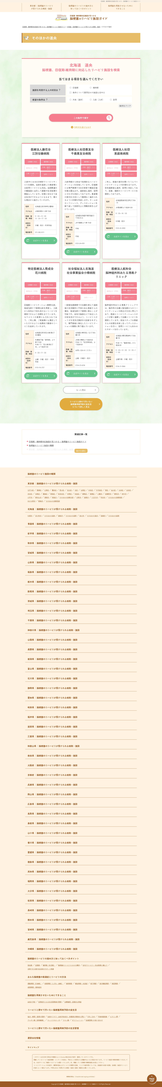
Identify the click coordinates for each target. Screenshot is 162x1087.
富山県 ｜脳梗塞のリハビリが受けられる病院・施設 (52, 668)
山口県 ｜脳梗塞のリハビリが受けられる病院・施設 (52, 832)
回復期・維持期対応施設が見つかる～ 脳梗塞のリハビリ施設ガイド (120, 1)
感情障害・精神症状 (35, 987)
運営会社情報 (34, 1037)
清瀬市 (46, 497)
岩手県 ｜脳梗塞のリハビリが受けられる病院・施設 (52, 533)
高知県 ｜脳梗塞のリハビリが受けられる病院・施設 (52, 871)
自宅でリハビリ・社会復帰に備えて (95, 965)
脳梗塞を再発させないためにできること (120, 7)
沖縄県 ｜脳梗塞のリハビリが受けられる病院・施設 (52, 948)
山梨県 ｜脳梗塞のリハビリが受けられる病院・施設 (52, 639)
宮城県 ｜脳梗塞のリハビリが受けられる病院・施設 (52, 552)
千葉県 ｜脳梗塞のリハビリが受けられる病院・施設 (52, 620)
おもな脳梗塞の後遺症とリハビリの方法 (47, 976)
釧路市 (60, 516)
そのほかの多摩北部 (66, 497)
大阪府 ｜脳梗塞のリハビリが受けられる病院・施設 (52, 765)
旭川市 (81, 516)
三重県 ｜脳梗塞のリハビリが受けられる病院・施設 (52, 736)
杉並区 (77, 494)
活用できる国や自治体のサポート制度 (41, 969)
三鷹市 (99, 494)
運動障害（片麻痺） (35, 983)
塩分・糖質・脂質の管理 (36, 1016)
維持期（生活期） (49, 965)
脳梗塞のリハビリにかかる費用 (69, 965)
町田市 (103, 497)
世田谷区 (61, 494)
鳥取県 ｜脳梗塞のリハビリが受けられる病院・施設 (52, 813)
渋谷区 (30, 494)
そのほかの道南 (113, 516)
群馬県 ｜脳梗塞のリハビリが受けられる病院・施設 (52, 591)
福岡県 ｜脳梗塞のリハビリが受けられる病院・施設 (52, 881)
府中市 (124, 494)
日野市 (78, 497)
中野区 (69, 494)
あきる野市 (31, 501)
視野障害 (69, 983)
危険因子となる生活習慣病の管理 (49, 1002)
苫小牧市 (38, 516)
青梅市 (40, 501)
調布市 (116, 494)
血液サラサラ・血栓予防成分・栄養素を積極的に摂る (66, 1016)
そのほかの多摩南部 (115, 497)
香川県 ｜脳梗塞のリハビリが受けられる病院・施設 (52, 842)
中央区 (90, 490)
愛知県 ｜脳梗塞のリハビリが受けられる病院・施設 (52, 697)
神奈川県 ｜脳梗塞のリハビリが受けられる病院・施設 (53, 630)
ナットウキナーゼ (54, 1020)
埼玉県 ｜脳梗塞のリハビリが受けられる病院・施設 (52, 610)
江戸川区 (31, 490)
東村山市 (38, 497)
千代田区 (99, 490)
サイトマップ (33, 1047)
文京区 (128, 490)
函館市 (103, 516)
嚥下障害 (93, 983)
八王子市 (95, 497)
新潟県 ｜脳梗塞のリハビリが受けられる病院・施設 (52, 658)
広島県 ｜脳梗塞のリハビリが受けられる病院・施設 (52, 803)
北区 (76, 490)
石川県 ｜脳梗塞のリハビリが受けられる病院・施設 (52, 678)
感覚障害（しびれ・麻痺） (53, 983)
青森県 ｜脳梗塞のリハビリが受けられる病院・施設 (52, 523)
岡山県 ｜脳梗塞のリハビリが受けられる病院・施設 (52, 794)
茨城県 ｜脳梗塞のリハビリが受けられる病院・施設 (52, 601)
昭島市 (54, 497)
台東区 (83, 490)
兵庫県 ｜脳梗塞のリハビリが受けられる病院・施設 (52, 784)
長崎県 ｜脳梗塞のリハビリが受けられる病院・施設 (52, 910)
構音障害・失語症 (81, 983)
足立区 (69, 490)
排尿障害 (115, 983)
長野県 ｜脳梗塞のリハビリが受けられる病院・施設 (52, 649)
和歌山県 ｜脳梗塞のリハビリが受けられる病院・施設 (53, 745)
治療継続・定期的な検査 (72, 1002)
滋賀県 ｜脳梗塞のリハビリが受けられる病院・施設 (52, 726)
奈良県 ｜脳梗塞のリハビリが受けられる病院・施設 (52, 755)
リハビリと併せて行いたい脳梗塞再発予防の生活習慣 (53, 1028)
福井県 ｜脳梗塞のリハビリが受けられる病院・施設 (52, 716)
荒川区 (62, 490)
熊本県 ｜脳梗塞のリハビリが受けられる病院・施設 (52, 919)
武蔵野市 (108, 494)
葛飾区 (39, 490)
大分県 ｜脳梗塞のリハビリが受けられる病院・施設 (52, 890)
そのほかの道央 (49, 516)
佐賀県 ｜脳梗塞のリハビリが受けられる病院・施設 (52, 900)
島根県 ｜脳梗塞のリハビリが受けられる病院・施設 (52, 823)
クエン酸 (66, 1020)
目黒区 (37, 494)
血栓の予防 (31, 1002)
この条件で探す (81, 117)
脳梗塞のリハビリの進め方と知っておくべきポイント (81, 7)
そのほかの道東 (71, 516)
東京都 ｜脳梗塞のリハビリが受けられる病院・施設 (41, 7)
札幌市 (30, 516)
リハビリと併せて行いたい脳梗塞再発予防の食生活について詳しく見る (81, 404)
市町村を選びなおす (82, 127)
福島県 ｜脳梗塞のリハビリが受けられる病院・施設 (52, 571)
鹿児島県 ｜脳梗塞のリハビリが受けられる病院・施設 (53, 939)
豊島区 (45, 494)
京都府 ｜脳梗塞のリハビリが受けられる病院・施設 (52, 774)
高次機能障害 (104, 983)
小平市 (30, 497)
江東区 (46, 490)
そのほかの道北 (92, 516)
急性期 (30, 965)
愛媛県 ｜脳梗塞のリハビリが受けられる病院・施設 (52, 852)
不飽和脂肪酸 (102, 1016)
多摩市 (86, 497)
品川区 (113, 490)
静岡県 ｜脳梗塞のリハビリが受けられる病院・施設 (52, 688)
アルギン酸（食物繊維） (36, 1020)
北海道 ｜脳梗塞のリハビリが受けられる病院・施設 (52, 509)
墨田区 (54, 490)
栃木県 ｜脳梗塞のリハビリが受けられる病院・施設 (52, 581)
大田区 (121, 490)
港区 (106, 490)
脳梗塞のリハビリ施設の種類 (41, 445)
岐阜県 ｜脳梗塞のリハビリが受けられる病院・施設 (52, 707)
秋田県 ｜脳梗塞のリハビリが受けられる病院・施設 (52, 543)
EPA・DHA (91, 1016)
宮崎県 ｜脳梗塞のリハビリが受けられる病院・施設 (52, 929)
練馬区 (84, 494)
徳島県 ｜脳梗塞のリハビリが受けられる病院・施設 (52, 861)
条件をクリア (125, 105)
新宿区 (52, 494)
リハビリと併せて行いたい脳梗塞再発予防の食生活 (52, 1009)
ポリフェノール (77, 1020)
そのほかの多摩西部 (53, 501)
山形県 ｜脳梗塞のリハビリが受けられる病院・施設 (52, 562)
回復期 (37, 965)
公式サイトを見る (40, 240)
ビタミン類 (114, 1016)
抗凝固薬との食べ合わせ (94, 1020)
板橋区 (92, 494)
